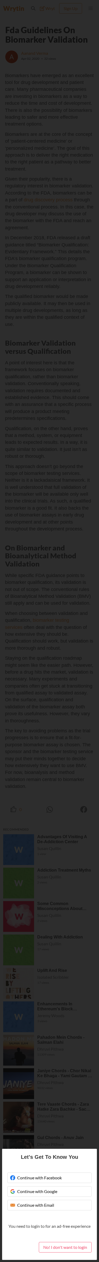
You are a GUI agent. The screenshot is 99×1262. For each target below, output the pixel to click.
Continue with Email (35, 1205)
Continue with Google (37, 1191)
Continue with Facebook (39, 1177)
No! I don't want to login (65, 1247)
